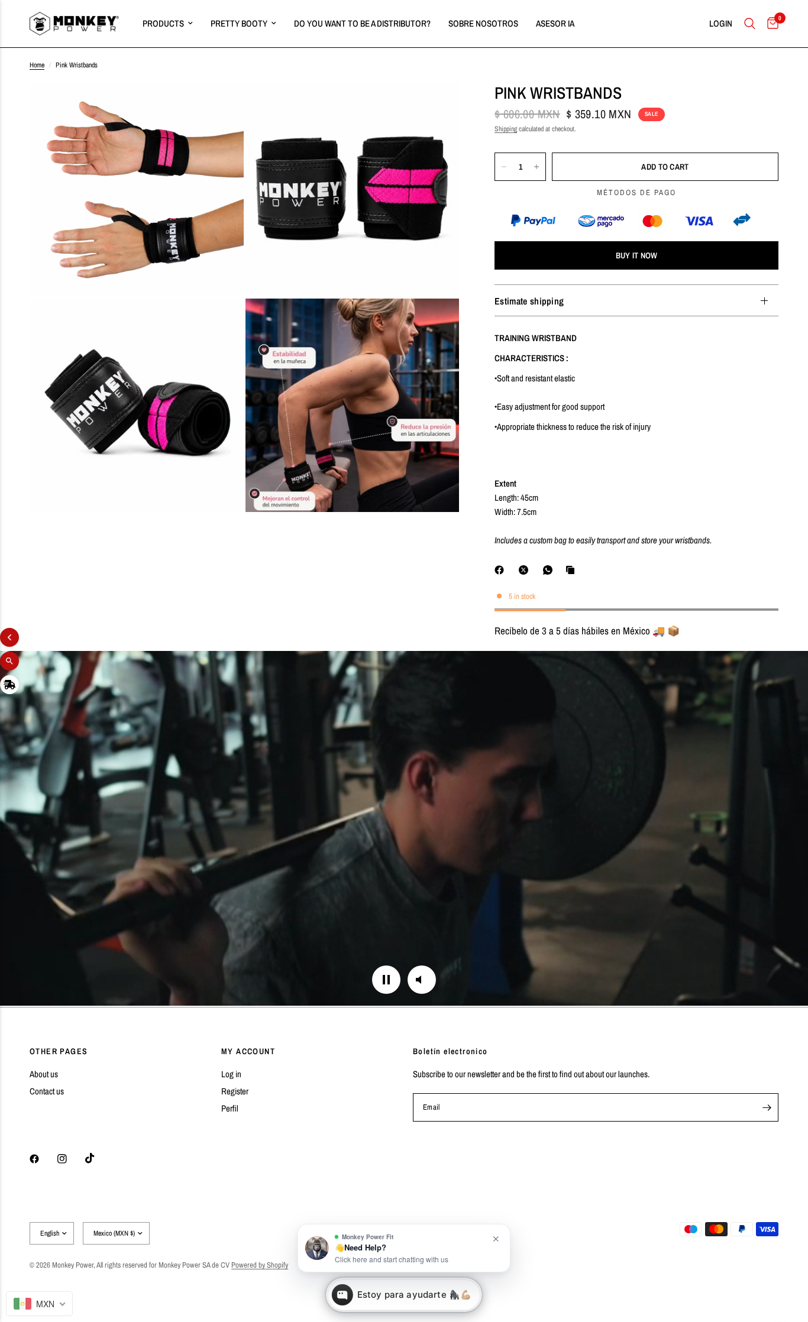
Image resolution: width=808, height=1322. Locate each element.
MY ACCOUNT (248, 1051)
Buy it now (637, 256)
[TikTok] (98, 1158)
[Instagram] (70, 1159)
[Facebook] (502, 570)
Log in (231, 1074)
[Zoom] (219, 107)
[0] (769, 23)
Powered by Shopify (259, 1265)
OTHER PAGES (59, 1051)
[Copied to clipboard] (572, 570)
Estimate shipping (529, 300)
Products (163, 23)
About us (44, 1074)
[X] (526, 570)
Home (37, 65)
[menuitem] (168, 24)
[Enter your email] (766, 1107)
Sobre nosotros (483, 23)
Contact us (47, 1091)
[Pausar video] (386, 979)
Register (234, 1091)
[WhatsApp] (550, 570)
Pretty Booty (239, 23)
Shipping (506, 129)
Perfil (229, 1108)
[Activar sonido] (422, 979)
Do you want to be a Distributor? (362, 23)
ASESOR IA (555, 23)
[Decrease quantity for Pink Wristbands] (504, 166)
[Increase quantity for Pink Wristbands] (536, 166)
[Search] (749, 23)
